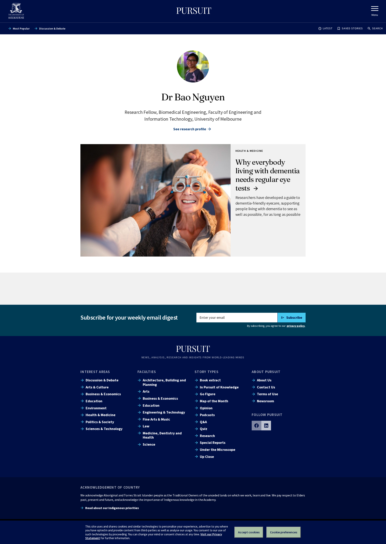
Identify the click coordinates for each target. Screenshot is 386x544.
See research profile (189, 129)
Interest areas (95, 371)
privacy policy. (296, 326)
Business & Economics (103, 394)
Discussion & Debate (52, 28)
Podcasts (207, 415)
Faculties (147, 371)
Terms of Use (267, 394)
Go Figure (207, 394)
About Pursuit (266, 371)
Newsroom (265, 401)
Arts (146, 391)
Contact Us (266, 387)
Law (146, 426)
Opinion (206, 408)
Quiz (203, 428)
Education (94, 401)
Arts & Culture (97, 387)
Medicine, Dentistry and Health (162, 435)
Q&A (203, 422)
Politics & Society (100, 422)
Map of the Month (214, 401)
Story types (207, 371)
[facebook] (256, 425)
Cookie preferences (283, 532)
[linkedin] (266, 425)
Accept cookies (249, 532)
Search (377, 28)
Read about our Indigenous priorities (112, 508)
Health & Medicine (100, 415)
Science (149, 444)
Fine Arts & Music (156, 419)
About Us (264, 380)
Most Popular (21, 28)
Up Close (207, 456)
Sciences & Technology (104, 428)
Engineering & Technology (164, 412)
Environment (96, 408)
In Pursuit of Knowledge (219, 387)
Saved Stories (352, 28)
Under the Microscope (217, 449)
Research (207, 435)
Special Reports (212, 442)
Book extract (210, 380)
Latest (328, 28)
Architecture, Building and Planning (164, 382)
